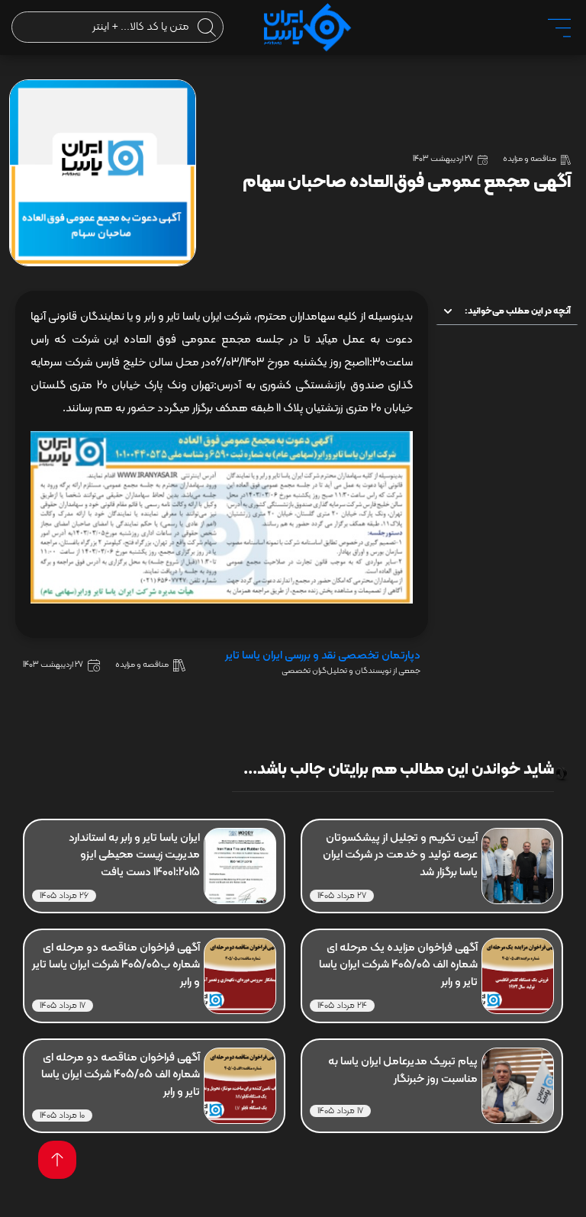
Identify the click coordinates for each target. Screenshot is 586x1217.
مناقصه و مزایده (529, 159)
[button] (447, 311)
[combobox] (117, 27)
